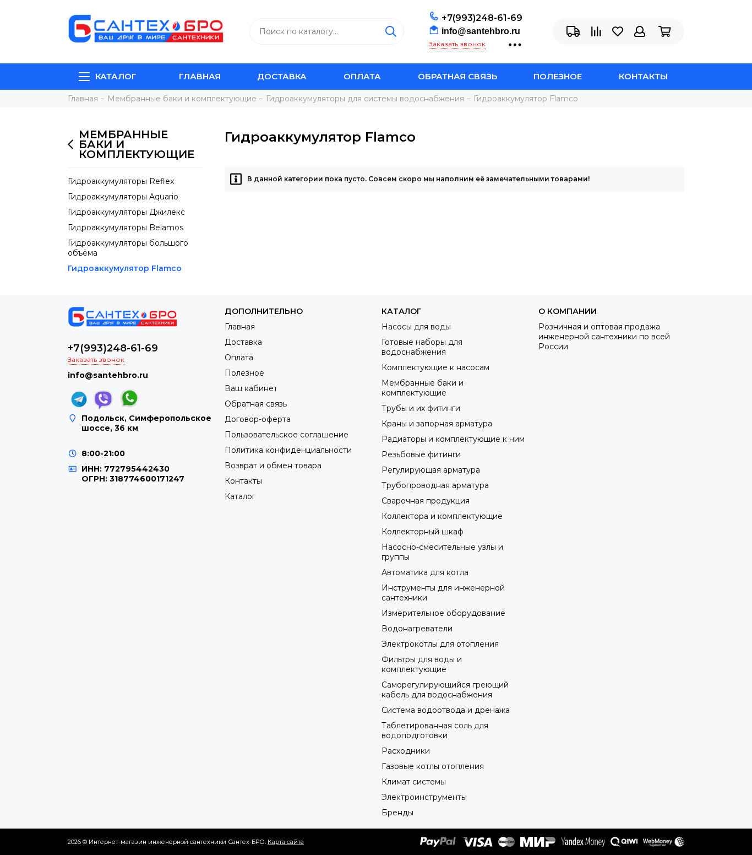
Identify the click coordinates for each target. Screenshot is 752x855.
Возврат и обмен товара (273, 465)
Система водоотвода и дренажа (446, 710)
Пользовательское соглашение (286, 435)
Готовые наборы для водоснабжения (422, 347)
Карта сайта (286, 842)
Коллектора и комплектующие (442, 516)
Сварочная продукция (426, 501)
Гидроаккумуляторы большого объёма (128, 248)
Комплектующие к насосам (435, 367)
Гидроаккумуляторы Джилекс (126, 212)
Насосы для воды (416, 327)
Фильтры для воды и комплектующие (422, 664)
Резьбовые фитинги (421, 454)
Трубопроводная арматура (435, 485)
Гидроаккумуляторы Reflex (121, 181)
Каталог (116, 76)
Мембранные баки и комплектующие (136, 144)
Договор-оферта (258, 419)
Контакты (643, 76)
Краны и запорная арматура (437, 424)
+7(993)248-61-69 (482, 18)
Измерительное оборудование (443, 613)
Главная (200, 76)
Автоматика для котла (425, 572)
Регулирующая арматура (431, 470)
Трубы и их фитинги (421, 408)
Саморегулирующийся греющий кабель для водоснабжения (445, 690)
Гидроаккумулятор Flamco (125, 268)
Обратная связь (457, 76)
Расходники (406, 751)
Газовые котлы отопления (433, 766)
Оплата (362, 76)
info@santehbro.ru (481, 31)
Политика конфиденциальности (288, 450)
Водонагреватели (417, 629)
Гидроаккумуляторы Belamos (125, 227)
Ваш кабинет (251, 388)
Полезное (557, 76)
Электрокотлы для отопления (440, 644)
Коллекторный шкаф (423, 532)
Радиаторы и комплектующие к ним (453, 439)
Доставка (282, 76)
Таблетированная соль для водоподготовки (435, 730)
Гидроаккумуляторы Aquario (123, 197)
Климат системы (414, 782)
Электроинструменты (424, 797)
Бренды (397, 813)
